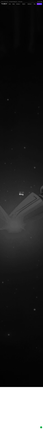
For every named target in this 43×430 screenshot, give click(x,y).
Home (10, 3)
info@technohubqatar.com (13, 1)
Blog (34, 3)
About (13, 3)
